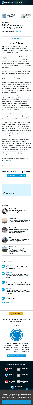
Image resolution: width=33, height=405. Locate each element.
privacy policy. (16, 398)
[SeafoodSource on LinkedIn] (19, 326)
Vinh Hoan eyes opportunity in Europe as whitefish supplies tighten (19, 240)
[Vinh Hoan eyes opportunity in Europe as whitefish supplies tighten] (5, 240)
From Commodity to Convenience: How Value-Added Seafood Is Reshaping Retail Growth (18, 283)
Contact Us (8, 349)
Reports (16, 349)
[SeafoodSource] (8, 2)
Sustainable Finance (11, 299)
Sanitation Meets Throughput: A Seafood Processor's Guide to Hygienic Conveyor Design (17, 275)
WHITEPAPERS (9, 272)
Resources (16, 343)
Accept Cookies (16, 402)
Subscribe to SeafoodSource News (17, 175)
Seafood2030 (16, 351)
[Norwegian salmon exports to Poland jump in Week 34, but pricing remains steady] (4, 16)
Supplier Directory (25, 349)
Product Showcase (25, 347)
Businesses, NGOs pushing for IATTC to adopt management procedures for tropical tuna (19, 221)
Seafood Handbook (25, 351)
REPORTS (8, 281)
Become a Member (17, 313)
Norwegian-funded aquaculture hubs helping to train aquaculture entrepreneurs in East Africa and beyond (18, 251)
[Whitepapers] (4, 273)
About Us (8, 343)
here (9, 160)
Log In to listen (17, 39)
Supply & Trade (19, 31)
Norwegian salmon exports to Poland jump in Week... (12, 17)
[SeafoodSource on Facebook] (14, 326)
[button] (16, 43)
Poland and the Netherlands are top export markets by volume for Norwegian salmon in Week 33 (18, 231)
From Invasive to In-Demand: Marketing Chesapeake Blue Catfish (17, 267)
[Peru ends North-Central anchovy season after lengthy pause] (5, 211)
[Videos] (4, 298)
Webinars (16, 345)
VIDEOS (7, 297)
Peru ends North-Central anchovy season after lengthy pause (18, 211)
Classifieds (25, 345)
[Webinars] (4, 266)
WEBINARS (8, 265)
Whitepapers (16, 347)
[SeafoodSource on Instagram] (16, 326)
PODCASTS (8, 288)
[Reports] (4, 282)
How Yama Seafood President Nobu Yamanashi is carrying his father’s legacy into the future (18, 291)
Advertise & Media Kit (8, 347)
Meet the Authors (7, 345)
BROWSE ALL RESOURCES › (7, 303)
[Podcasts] (4, 289)
